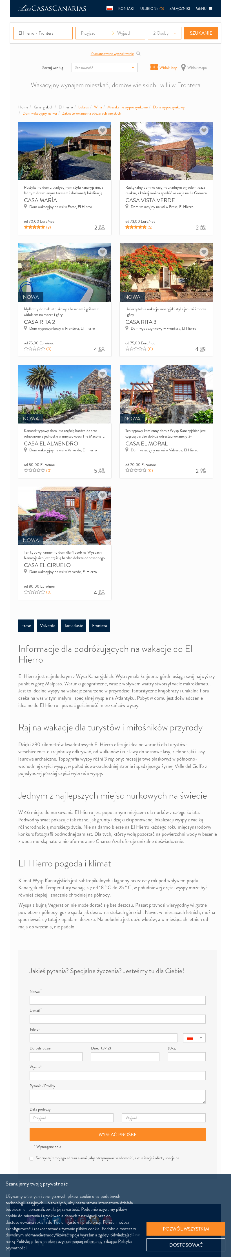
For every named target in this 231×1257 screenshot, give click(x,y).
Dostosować (186, 1245)
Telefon (35, 1029)
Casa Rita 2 (39, 322)
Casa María (40, 200)
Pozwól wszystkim (186, 1228)
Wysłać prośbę (118, 1134)
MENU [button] (202, 8)
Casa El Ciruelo (47, 565)
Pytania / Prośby (42, 1086)
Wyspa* (36, 1067)
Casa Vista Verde (150, 200)
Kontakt (126, 8)
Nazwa (35, 991)
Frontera (99, 625)
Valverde (47, 625)
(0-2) (172, 1048)
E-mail (35, 1010)
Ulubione (152, 8)
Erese (26, 625)
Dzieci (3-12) (101, 1048)
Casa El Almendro (51, 444)
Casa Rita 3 (141, 322)
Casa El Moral (146, 444)
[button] (109, 8)
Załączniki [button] (180, 8)
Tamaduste (73, 625)
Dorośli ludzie (40, 1048)
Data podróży (40, 1109)
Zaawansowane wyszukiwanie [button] (112, 53)
